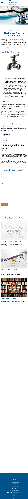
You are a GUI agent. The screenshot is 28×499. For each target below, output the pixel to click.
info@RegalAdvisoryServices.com (14, 492)
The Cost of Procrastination (10, 270)
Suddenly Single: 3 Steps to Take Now (13, 241)
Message (3, 191)
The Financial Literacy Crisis (10, 298)
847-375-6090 (15, 482)
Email (2, 183)
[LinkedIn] (14, 495)
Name (2, 174)
